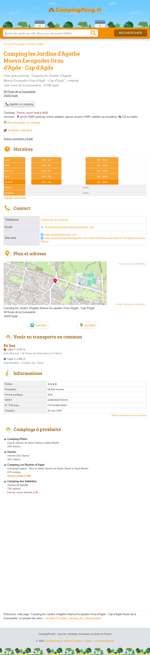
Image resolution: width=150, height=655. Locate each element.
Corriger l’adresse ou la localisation (130, 304)
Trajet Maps (89, 325)
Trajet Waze (41, 325)
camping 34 (75, 618)
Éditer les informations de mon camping (129, 415)
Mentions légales (73, 641)
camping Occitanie (56, 618)
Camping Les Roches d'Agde (25, 464)
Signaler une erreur (15, 197)
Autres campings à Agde (18, 138)
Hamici (11, 451)
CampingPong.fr (75, 15)
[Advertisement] (115, 74)
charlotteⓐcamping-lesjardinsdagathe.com (69, 227)
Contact (88, 641)
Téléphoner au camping (54, 220)
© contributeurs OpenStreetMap (131, 264)
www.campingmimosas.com (60, 234)
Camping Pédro (17, 439)
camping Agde (92, 618)
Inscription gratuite (104, 641)
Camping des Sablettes (22, 481)
